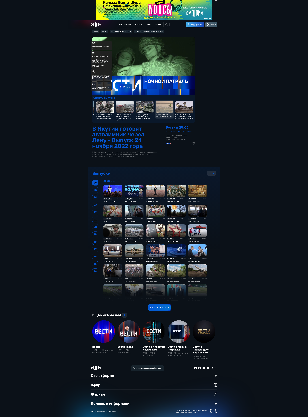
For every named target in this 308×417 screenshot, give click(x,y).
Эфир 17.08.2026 (109, 221)
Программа (115, 31)
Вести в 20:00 (127, 31)
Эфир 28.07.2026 (109, 301)
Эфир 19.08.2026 (173, 201)
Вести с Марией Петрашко (177, 348)
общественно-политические (177, 136)
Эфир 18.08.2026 (194, 201)
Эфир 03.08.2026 (194, 261)
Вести (96, 346)
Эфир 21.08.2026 (130, 201)
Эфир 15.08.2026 (151, 221)
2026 (113, 181)
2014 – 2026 (181, 132)
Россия (189, 132)
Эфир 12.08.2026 (109, 241)
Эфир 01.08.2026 (130, 281)
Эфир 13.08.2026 (194, 221)
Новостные (170, 135)
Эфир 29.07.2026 (194, 281)
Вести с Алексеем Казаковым (154, 348)
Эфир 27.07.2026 (130, 301)
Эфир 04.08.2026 (173, 261)
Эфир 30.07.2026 (173, 281)
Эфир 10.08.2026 (152, 241)
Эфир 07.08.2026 (109, 261)
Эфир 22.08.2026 (109, 201)
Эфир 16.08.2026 (130, 221)
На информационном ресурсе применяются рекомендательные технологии (191, 411)
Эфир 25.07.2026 (173, 301)
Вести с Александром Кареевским (201, 349)
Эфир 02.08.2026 (109, 281)
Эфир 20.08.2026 (152, 201)
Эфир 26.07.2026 (152, 301)
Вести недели (125, 346)
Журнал (98, 394)
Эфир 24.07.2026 (194, 301)
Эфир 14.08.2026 (173, 221)
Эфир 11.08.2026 (130, 241)
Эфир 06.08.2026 (131, 261)
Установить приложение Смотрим (147, 368)
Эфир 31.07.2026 (151, 281)
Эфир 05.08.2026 (152, 261)
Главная (95, 31)
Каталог (105, 31)
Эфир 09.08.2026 (173, 241)
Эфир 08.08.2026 (194, 241)
